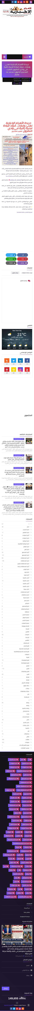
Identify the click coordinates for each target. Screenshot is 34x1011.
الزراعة (15, 637)
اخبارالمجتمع (15, 606)
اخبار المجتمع (15, 555)
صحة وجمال (15, 711)
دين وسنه (15, 697)
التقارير (15, 632)
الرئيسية (26, 57)
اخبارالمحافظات (15, 609)
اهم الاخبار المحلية (15, 649)
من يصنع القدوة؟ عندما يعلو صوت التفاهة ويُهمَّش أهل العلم (14, 458)
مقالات (15, 739)
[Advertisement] (17, 35)
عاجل (15, 719)
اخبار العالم (15, 546)
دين (15, 694)
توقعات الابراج (15, 683)
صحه (15, 714)
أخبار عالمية (15, 578)
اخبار (15, 527)
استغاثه (15, 612)
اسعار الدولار (15, 617)
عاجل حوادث (15, 725)
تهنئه (15, 680)
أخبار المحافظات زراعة (15, 566)
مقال (15, 737)
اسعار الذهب (15, 620)
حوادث (15, 688)
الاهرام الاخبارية (8, 1005)
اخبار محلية (15, 598)
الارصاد (15, 629)
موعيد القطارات (15, 748)
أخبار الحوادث (15, 535)
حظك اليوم (15, 685)
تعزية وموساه (15, 660)
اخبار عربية (15, 589)
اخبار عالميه (15, 586)
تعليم (15, 666)
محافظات (15, 734)
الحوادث (15, 634)
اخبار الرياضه (15, 541)
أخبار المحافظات (15, 558)
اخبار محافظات (15, 595)
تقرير (15, 674)
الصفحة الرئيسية (26, 80)
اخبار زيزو (15, 572)
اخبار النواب (15, 569)
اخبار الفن (15, 549)
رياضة (15, 702)
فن (15, 731)
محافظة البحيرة (9, 176)
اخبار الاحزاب (15, 529)
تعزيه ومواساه (15, 663)
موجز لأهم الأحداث (15, 745)
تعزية (15, 657)
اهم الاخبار (15, 646)
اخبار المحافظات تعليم (15, 563)
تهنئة (15, 677)
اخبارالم (15, 603)
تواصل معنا (27, 912)
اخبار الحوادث (15, 538)
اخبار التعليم (15, 532)
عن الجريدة (27, 908)
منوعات (15, 742)
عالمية (15, 728)
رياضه (15, 705)
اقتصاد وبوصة (15, 626)
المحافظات (15, 643)
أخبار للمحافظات (15, 592)
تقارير (15, 668)
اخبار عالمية (15, 581)
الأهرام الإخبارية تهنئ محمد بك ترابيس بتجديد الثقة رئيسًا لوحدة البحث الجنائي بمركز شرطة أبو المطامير (14, 473)
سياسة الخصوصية (25, 916)
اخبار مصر (15, 600)
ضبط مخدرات (15, 717)
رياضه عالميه (15, 708)
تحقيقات (15, 654)
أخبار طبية (15, 575)
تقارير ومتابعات (15, 671)
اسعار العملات (15, 623)
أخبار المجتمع (16, 80)
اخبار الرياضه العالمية (15, 544)
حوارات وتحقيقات (15, 691)
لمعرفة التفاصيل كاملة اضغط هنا (24, 212)
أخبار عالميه (15, 583)
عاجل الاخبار (15, 722)
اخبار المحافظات (15, 561)
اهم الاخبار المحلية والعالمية (15, 651)
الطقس (15, 640)
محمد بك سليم (21, 134)
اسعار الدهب (15, 615)
